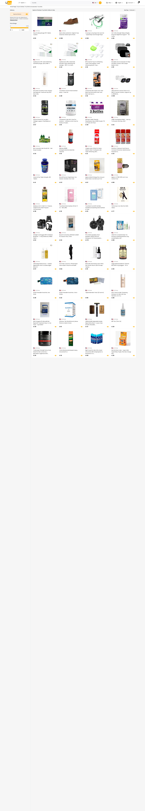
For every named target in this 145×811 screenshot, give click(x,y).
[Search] (100, 2)
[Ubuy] (9, 2)
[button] (109, 3)
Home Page (13, 6)
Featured (132, 10)
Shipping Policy (13, 20)
